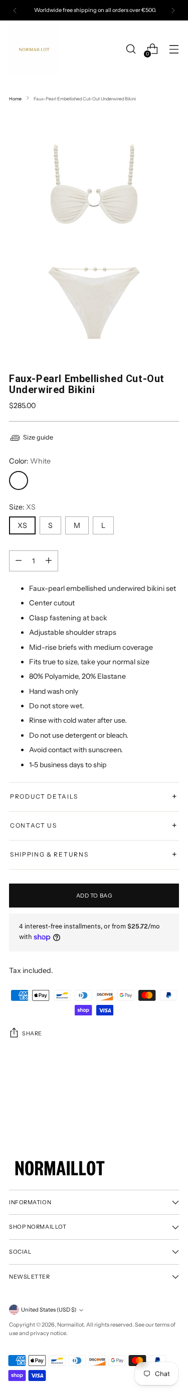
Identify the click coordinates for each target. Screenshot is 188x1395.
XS (22, 525)
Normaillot (70, 1324)
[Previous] (15, 10)
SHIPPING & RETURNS (94, 854)
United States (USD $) (48, 1309)
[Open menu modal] (173, 49)
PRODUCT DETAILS (94, 796)
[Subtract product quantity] (49, 561)
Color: (30, 461)
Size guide (38, 437)
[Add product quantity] (19, 561)
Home (15, 98)
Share (32, 1033)
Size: (22, 506)
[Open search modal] (130, 49)
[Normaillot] (34, 49)
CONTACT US (94, 825)
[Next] (173, 10)
